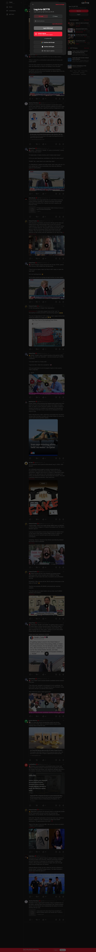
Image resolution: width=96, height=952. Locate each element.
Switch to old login (60, 4)
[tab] (41, 16)
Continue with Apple (49, 46)
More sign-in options (49, 50)
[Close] (33, 4)
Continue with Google (49, 42)
